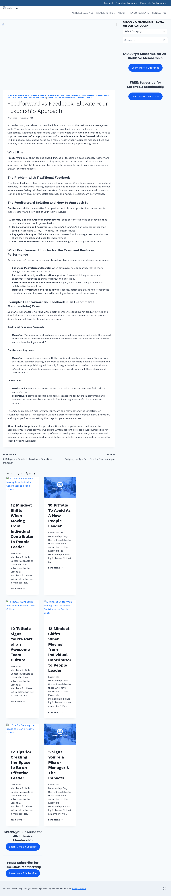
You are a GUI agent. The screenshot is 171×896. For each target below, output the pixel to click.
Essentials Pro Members (153, 3)
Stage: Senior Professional (61, 98)
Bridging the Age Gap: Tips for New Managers (90, 456)
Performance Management (95, 95)
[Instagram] (164, 888)
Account (108, 3)
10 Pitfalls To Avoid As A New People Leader (59, 515)
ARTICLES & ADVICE (83, 13)
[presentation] (22, 487)
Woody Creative (79, 889)
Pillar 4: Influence (17, 98)
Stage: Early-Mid (37, 98)
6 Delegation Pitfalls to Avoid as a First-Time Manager (27, 458)
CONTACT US (159, 13)
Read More (18, 589)
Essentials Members (126, 3)
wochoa (13, 118)
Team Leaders (85, 98)
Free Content (73, 95)
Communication (38, 95)
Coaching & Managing (18, 95)
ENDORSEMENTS (139, 13)
